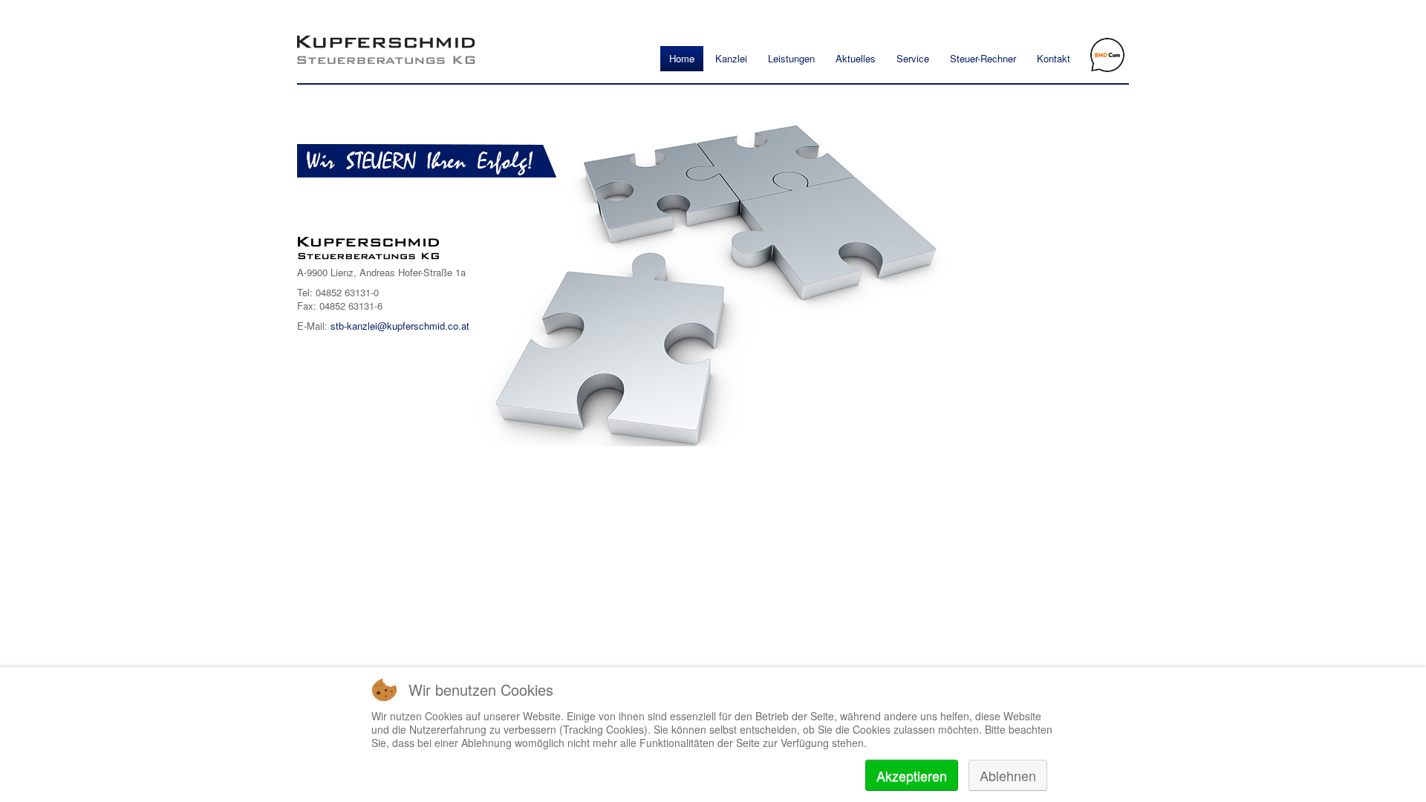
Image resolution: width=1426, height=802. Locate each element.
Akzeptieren (911, 775)
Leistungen (791, 58)
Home (681, 58)
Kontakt (1053, 58)
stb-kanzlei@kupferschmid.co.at (400, 326)
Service (912, 58)
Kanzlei (731, 58)
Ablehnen (1008, 775)
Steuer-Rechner (983, 58)
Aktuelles (856, 58)
